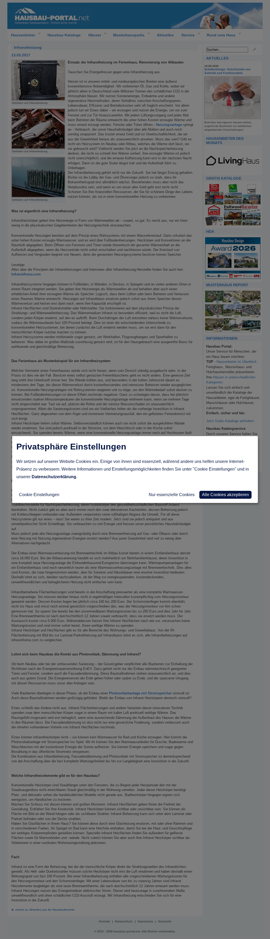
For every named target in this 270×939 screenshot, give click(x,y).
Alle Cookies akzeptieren (225, 494)
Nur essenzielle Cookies (172, 494)
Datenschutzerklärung (54, 477)
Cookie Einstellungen (39, 494)
